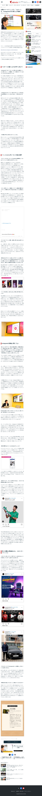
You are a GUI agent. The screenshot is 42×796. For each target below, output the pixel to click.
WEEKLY (29, 33)
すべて (3, 5)
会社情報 (17, 791)
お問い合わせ (22, 791)
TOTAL (37, 33)
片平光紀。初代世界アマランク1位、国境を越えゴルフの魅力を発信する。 (36, 36)
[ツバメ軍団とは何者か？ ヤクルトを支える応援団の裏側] (28, 44)
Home (1, 7)
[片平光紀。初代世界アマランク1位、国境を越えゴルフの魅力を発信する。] (28, 36)
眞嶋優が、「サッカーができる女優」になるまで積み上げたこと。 (36, 51)
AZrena (14, 2)
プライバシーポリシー (27, 791)
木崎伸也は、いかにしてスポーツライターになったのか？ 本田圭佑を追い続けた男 (36, 40)
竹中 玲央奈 (6, 13)
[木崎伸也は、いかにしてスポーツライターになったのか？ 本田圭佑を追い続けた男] (28, 40)
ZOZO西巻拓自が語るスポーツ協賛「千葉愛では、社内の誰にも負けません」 (6, 758)
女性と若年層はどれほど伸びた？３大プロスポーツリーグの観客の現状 (36, 47)
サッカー (10, 5)
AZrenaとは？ (13, 791)
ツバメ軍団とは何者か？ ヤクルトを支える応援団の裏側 (36, 43)
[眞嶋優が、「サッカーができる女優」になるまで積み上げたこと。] (28, 51)
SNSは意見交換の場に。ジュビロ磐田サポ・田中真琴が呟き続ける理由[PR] (19, 758)
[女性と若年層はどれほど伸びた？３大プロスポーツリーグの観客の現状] (28, 47)
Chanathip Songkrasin (5, 236)
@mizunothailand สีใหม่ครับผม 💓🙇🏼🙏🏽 (8, 234)
